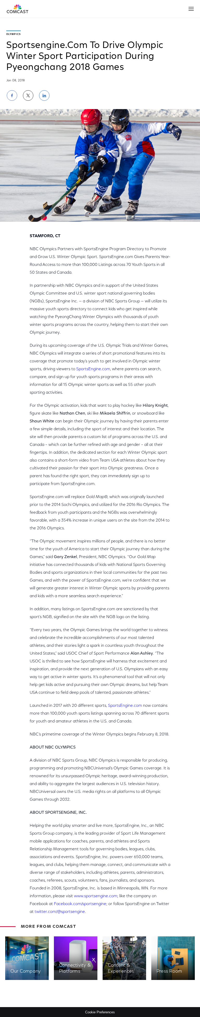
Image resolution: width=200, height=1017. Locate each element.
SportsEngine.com (93, 369)
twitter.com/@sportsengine (60, 912)
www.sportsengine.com (95, 896)
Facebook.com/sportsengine (80, 904)
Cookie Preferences (100, 1012)
